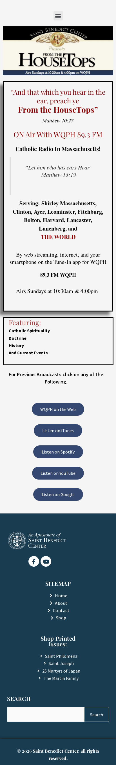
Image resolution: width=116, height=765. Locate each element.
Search (96, 714)
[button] (58, 15)
